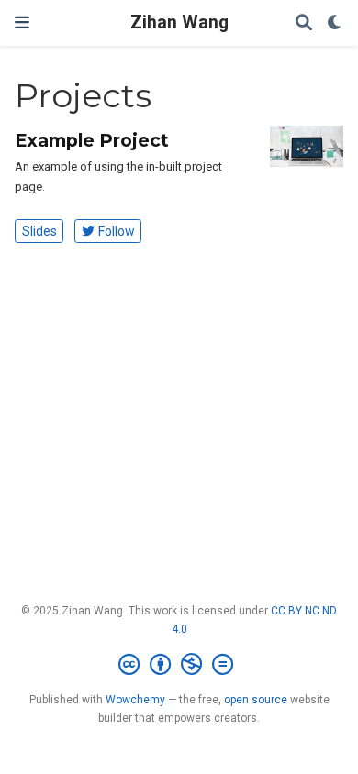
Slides (39, 231)
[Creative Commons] (179, 665)
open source (255, 699)
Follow (116, 231)
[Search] (304, 23)
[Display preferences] (335, 23)
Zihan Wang (179, 22)
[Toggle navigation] (22, 22)
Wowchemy (135, 699)
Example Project (92, 140)
